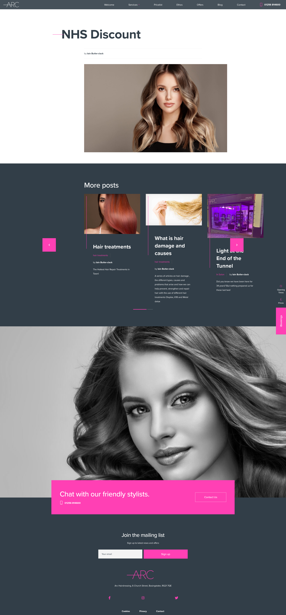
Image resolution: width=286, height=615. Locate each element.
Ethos (180, 4)
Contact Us (210, 497)
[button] (140, 309)
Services (133, 4)
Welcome (109, 4)
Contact (241, 4)
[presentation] (49, 245)
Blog (220, 4)
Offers (200, 4)
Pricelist (158, 4)
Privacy (143, 611)
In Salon (220, 274)
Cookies (126, 611)
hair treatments (100, 255)
